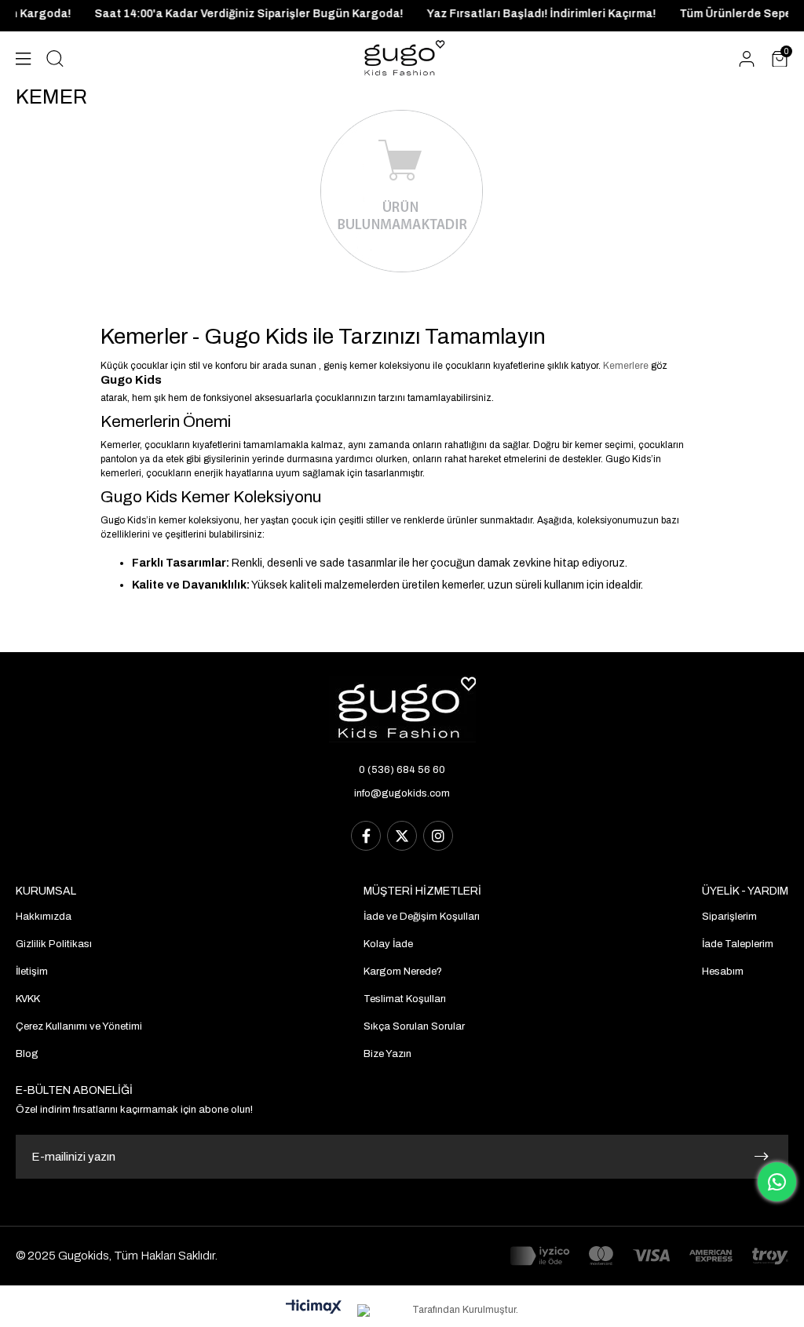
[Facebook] (366, 836)
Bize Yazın (387, 1053)
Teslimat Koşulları (405, 998)
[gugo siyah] (402, 709)
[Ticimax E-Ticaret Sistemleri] (314, 1308)
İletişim (32, 971)
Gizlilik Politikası (54, 944)
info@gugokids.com (402, 793)
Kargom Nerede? (403, 971)
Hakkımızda (43, 916)
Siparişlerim (729, 916)
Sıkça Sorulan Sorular (414, 1026)
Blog (27, 1053)
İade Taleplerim (737, 944)
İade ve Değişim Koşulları (422, 916)
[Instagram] (438, 836)
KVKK (28, 998)
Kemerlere (626, 365)
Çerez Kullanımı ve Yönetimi (79, 1026)
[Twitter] (402, 836)
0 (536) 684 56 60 (402, 769)
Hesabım (723, 971)
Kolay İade (388, 944)
